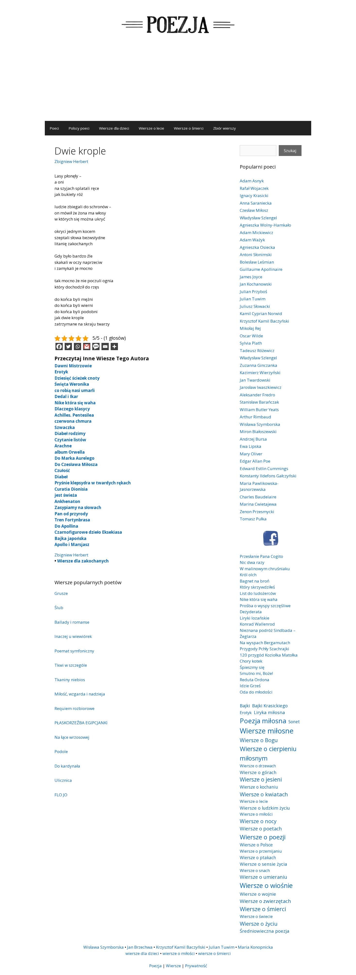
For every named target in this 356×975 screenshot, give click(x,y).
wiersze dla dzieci (142, 953)
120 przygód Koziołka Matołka (269, 655)
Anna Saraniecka (256, 203)
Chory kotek (251, 661)
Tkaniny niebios (69, 679)
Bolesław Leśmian (257, 262)
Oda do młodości (256, 692)
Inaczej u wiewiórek (73, 636)
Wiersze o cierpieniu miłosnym (268, 753)
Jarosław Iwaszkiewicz (260, 387)
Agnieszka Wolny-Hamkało (265, 225)
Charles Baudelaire (258, 497)
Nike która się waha (75, 403)
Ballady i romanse (71, 622)
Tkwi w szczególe (70, 665)
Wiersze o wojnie (258, 894)
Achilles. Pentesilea (74, 415)
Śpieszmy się (252, 667)
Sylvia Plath (251, 343)
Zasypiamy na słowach (77, 507)
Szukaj (290, 150)
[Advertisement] (178, 84)
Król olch (248, 574)
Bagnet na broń (254, 581)
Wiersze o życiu (259, 923)
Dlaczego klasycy (72, 409)
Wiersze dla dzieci (114, 128)
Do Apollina (66, 526)
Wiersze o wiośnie (266, 885)
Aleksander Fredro (257, 395)
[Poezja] (178, 24)
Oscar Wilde (251, 336)
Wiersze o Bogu (259, 740)
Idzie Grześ (250, 685)
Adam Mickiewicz (256, 232)
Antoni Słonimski (256, 254)
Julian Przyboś (253, 291)
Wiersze (173, 965)
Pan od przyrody (71, 514)
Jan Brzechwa (140, 947)
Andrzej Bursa (253, 439)
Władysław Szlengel (258, 218)
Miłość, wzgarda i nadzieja (79, 694)
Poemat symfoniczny (74, 651)
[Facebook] (59, 346)
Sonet (294, 721)
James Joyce (251, 277)
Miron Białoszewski (258, 431)
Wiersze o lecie (151, 128)
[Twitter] (68, 346)
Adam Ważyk (252, 240)
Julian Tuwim (252, 299)
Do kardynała (67, 766)
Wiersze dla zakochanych (83, 561)
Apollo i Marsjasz (71, 544)
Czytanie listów (70, 440)
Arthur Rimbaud (255, 417)
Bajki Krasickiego (270, 705)
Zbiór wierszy (224, 128)
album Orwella (69, 452)
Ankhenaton (67, 501)
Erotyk (61, 372)
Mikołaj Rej (250, 328)
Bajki (245, 705)
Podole (61, 751)
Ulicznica (63, 780)
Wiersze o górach (258, 772)
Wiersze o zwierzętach (265, 901)
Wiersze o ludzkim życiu (265, 808)
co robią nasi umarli (74, 390)
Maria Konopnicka (255, 947)
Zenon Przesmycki (257, 511)
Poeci (54, 128)
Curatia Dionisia (71, 489)
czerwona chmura (73, 421)
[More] (114, 346)
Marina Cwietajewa (258, 504)
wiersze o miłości (179, 953)
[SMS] (96, 346)
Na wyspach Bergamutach (265, 642)
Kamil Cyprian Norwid (261, 313)
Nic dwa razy (252, 562)
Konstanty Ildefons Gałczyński (268, 476)
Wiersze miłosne (267, 731)
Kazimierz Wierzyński (260, 372)
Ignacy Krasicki (254, 195)
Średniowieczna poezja (264, 931)
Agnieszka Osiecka (257, 247)
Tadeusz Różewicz (257, 350)
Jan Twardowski (255, 380)
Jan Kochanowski (256, 284)
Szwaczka (64, 427)
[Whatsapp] (77, 346)
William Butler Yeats (259, 409)
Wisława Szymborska (260, 424)
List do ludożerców (258, 593)
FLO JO (60, 795)
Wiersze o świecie (256, 916)
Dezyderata (251, 611)
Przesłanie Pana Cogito (261, 556)
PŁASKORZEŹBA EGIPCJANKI (81, 722)
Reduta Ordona (254, 679)
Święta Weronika (71, 384)
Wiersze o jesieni (261, 779)
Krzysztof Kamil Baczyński (264, 321)
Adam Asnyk (252, 181)
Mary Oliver (251, 454)
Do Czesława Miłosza (76, 464)
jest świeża (65, 495)
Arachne (63, 446)
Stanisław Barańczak (259, 402)
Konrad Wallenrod (257, 624)
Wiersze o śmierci (188, 128)
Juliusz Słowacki (255, 306)
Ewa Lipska (250, 446)
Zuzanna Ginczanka (258, 365)
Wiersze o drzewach (258, 765)
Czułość (62, 470)
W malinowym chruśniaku (265, 568)
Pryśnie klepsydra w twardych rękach (92, 483)
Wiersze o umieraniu (263, 877)
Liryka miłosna (269, 712)
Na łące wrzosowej (71, 737)
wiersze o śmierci (214, 953)
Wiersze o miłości (256, 814)
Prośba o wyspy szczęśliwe (265, 605)
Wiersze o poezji (263, 837)
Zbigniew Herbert (71, 161)
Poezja (155, 965)
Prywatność (196, 965)
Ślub (58, 607)
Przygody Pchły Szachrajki (264, 648)
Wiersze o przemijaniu (261, 851)
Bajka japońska (70, 538)
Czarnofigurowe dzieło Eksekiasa (88, 532)
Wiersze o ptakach (258, 857)
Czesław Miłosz (254, 210)
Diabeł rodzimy (69, 433)
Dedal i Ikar (66, 396)
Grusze (61, 593)
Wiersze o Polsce (256, 845)
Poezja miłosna (263, 720)
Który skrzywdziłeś (257, 587)
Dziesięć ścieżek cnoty (77, 378)
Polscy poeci (79, 128)
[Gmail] (87, 346)
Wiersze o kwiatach (264, 794)
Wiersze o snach (255, 870)
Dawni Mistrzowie (73, 366)
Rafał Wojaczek (254, 188)
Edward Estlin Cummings (264, 468)
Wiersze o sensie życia (263, 864)
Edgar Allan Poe (255, 461)
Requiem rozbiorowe (74, 708)
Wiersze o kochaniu (259, 787)
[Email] (105, 346)
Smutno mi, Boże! (256, 673)
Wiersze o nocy (258, 821)
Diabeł (61, 477)
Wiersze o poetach (261, 828)
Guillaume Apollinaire (261, 269)
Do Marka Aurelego (74, 458)
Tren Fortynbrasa (72, 520)
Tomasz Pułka (253, 519)
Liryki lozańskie (254, 618)
